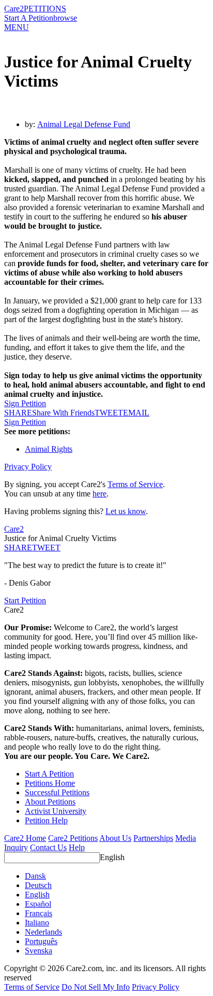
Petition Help (46, 820)
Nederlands (43, 932)
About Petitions (50, 801)
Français (38, 913)
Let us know (125, 511)
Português (41, 941)
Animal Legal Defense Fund (83, 124)
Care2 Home (25, 838)
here (99, 493)
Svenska (38, 950)
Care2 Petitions (73, 838)
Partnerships (153, 838)
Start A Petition (28, 17)
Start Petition (25, 600)
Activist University (55, 811)
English (112, 857)
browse (65, 17)
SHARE (18, 547)
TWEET (109, 412)
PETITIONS (45, 8)
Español (38, 904)
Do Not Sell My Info (96, 987)
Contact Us (48, 847)
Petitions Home (50, 783)
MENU (16, 27)
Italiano (37, 922)
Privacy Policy (28, 466)
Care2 (14, 8)
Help (77, 847)
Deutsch (38, 885)
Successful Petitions (57, 792)
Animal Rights (48, 449)
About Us (115, 838)
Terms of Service (135, 484)
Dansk (35, 876)
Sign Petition (25, 403)
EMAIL (136, 412)
